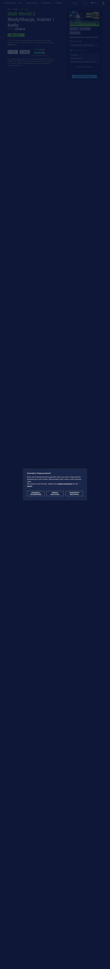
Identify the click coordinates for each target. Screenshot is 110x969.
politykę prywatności (65, 484)
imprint (29, 486)
